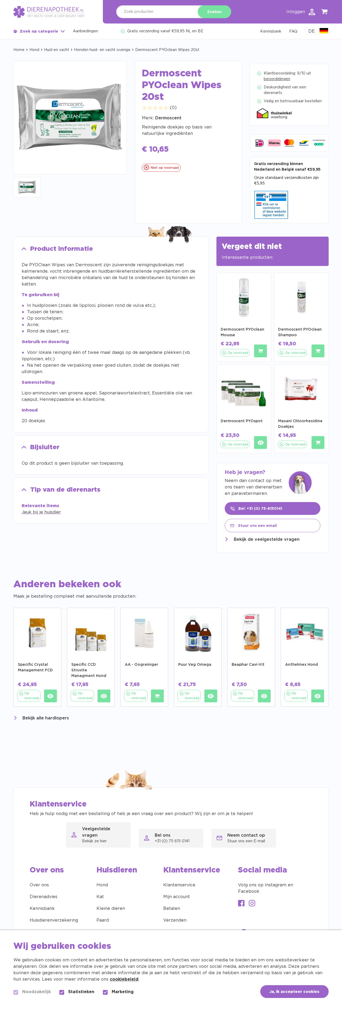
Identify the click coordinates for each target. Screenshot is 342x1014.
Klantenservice (179, 885)
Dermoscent (168, 118)
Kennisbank (42, 908)
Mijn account (176, 897)
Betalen (171, 908)
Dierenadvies (43, 897)
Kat (100, 897)
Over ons (39, 885)
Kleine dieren (110, 908)
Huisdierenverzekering (54, 920)
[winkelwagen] (324, 13)
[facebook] (241, 904)
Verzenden (174, 920)
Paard (102, 920)
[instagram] (252, 904)
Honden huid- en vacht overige (102, 50)
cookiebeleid (124, 979)
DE (311, 31)
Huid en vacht (56, 50)
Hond (34, 50)
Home (19, 50)
